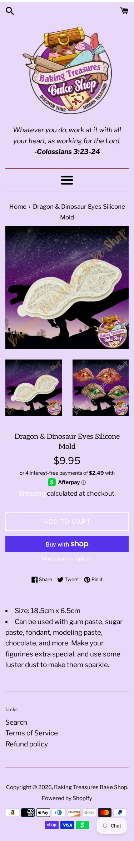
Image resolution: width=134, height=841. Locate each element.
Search (16, 722)
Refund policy (26, 744)
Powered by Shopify (67, 798)
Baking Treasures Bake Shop (90, 787)
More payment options (67, 558)
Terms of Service (31, 733)
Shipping (32, 493)
